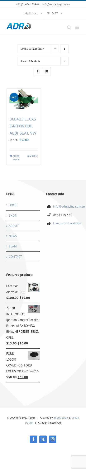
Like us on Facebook (67, 223)
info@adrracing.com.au (56, 4)
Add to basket (16, 157)
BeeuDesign (60, 417)
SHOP (12, 215)
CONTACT (15, 257)
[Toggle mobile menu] (77, 27)
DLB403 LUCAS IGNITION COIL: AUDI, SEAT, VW (23, 126)
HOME (13, 205)
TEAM (13, 246)
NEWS (13, 236)
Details (34, 155)
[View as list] (46, 71)
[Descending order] (65, 48)
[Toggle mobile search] (69, 27)
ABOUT (14, 226)
